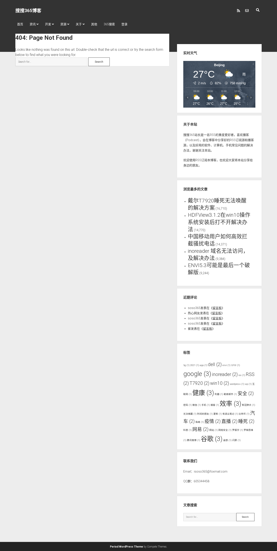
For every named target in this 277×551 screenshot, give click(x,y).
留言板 (217, 308)
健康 (203, 393)
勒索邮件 (230, 394)
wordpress (237, 384)
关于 (79, 24)
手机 (205, 405)
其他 (94, 24)
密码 (187, 405)
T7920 (199, 383)
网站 (213, 430)
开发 (48, 24)
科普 (187, 430)
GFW (235, 365)
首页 (20, 24)
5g (186, 365)
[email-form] (247, 10)
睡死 (246, 421)
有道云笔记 (230, 413)
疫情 (213, 421)
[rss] (238, 10)
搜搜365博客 (28, 10)
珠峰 (199, 422)
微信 (196, 405)
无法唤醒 (189, 413)
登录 (124, 24)
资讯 (33, 24)
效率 (230, 403)
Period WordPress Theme (126, 546)
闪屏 (236, 440)
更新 (217, 413)
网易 (200, 429)
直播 (229, 421)
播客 (215, 405)
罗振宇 (237, 430)
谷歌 (211, 439)
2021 (194, 365)
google (197, 373)
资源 (63, 24)
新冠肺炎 (248, 405)
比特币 (244, 413)
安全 (246, 393)
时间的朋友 (205, 413)
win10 (219, 383)
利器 (219, 394)
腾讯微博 (193, 440)
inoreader (225, 374)
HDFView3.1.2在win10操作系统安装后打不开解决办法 (219, 222)
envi (226, 365)
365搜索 (109, 24)
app (203, 365)
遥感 (227, 440)
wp (248, 384)
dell (215, 364)
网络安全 (225, 430)
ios (241, 375)
